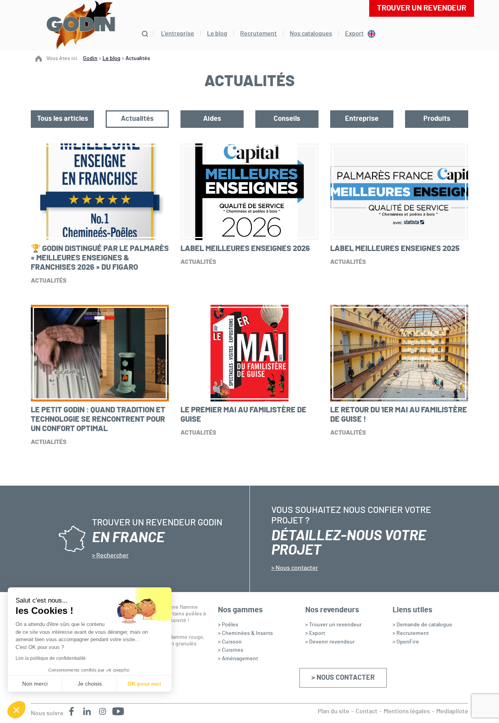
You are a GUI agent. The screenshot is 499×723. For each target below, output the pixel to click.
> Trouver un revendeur (333, 625)
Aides (212, 118)
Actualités (137, 118)
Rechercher (112, 555)
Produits (436, 118)
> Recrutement (411, 633)
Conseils (287, 118)
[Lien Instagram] (102, 711)
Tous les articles (62, 118)
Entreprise (362, 118)
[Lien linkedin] (87, 711)
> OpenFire (406, 642)
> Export (315, 633)
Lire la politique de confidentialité (51, 658)
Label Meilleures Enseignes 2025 (395, 249)
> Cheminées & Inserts (245, 633)
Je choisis (90, 684)
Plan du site (333, 711)
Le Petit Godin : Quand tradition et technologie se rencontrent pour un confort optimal (98, 419)
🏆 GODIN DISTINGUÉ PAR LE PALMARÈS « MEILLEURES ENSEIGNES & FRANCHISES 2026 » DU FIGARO (100, 258)
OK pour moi (144, 684)
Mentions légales (407, 711)
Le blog (111, 58)
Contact (366, 711)
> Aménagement (238, 658)
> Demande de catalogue (422, 625)
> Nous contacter (343, 677)
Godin (90, 58)
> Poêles (228, 625)
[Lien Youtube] (118, 711)
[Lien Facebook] (71, 711)
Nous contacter (296, 568)
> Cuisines (230, 650)
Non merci (35, 684)
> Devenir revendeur (330, 642)
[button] (16, 709)
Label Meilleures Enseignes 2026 (245, 249)
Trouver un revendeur (421, 8)
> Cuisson (230, 642)
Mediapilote (452, 711)
